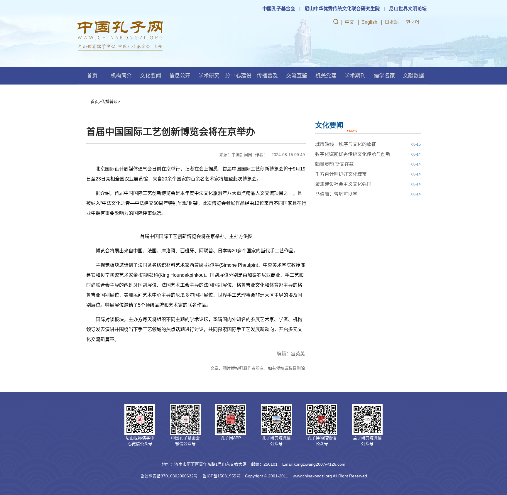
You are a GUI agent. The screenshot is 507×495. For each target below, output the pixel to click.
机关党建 (326, 76)
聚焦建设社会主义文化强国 (343, 184)
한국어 (412, 22)
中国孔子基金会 (278, 8)
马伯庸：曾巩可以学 (336, 194)
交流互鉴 (296, 76)
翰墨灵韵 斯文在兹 (334, 164)
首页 (92, 76)
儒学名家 (384, 76)
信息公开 (179, 76)
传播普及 (267, 76)
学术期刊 (355, 76)
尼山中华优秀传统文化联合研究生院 (342, 8)
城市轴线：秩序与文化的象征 (345, 144)
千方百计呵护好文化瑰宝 (341, 174)
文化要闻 (150, 76)
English (369, 22)
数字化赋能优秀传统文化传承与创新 (352, 154)
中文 (349, 22)
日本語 (392, 22)
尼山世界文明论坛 (408, 8)
